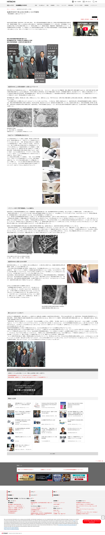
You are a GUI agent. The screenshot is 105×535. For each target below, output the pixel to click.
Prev (17, 478)
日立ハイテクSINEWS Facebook (25, 469)
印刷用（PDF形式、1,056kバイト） (89, 19)
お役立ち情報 (56, 504)
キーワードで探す (78, 5)
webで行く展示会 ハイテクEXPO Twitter (84, 504)
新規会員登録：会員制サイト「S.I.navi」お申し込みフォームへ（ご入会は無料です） (27, 377)
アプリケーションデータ (59, 502)
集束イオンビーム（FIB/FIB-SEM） (15, 506)
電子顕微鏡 (10, 502)
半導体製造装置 (11, 512)
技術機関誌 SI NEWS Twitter (82, 513)
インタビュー (13, 9)
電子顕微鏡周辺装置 (12, 511)
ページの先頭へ (99, 460)
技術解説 (52, 5)
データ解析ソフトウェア (36, 511)
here (74, 520)
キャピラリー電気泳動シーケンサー (38, 508)
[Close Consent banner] (103, 517)
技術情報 (55, 500)
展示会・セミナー (57, 508)
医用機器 (32, 500)
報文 (48, 5)
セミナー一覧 (56, 511)
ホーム (8, 9)
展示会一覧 (56, 510)
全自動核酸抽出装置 (35, 509)
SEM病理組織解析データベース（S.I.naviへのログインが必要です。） (24, 375)
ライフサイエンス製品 (35, 506)
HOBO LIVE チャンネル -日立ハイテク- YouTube (86, 512)
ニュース (55, 506)
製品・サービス (11, 500)
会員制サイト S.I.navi (45, 469)
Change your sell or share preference (11, 527)
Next (87, 478)
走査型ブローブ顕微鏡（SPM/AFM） (16, 507)
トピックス (64, 5)
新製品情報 (70, 5)
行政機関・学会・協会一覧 (59, 513)
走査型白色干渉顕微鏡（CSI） (14, 509)
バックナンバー (93, 5)
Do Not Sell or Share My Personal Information (67, 524)
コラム (58, 5)
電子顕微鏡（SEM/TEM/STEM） (15, 504)
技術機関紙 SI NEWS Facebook (83, 502)
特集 (36, 5)
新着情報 (86, 5)
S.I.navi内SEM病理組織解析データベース (73, 469)
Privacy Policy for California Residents (11, 529)
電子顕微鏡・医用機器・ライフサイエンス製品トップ (20, 498)
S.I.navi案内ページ (80, 500)
